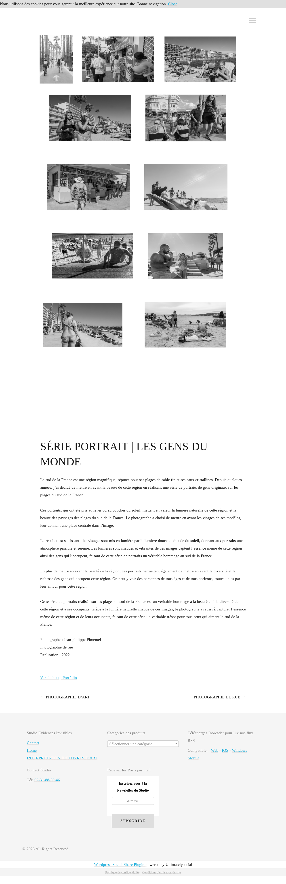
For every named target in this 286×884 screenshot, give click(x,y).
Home (32, 750)
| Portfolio (69, 677)
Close (172, 4)
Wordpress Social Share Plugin (119, 864)
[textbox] (143, 744)
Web (214, 750)
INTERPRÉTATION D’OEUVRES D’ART (62, 758)
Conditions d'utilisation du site (161, 872)
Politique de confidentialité (122, 872)
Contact (33, 743)
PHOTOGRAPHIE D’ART (68, 697)
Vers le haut (49, 677)
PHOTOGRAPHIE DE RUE (217, 697)
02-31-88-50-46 (47, 780)
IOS (225, 750)
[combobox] (143, 744)
